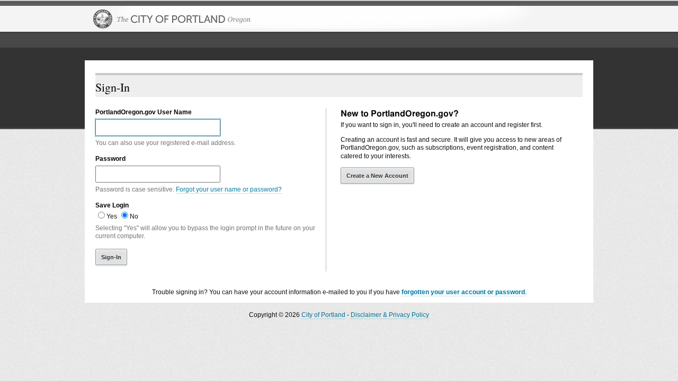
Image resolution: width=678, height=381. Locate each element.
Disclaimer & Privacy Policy (390, 315)
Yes (111, 216)
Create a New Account (377, 176)
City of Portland (323, 315)
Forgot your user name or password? (229, 189)
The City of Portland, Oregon (172, 19)
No (134, 216)
